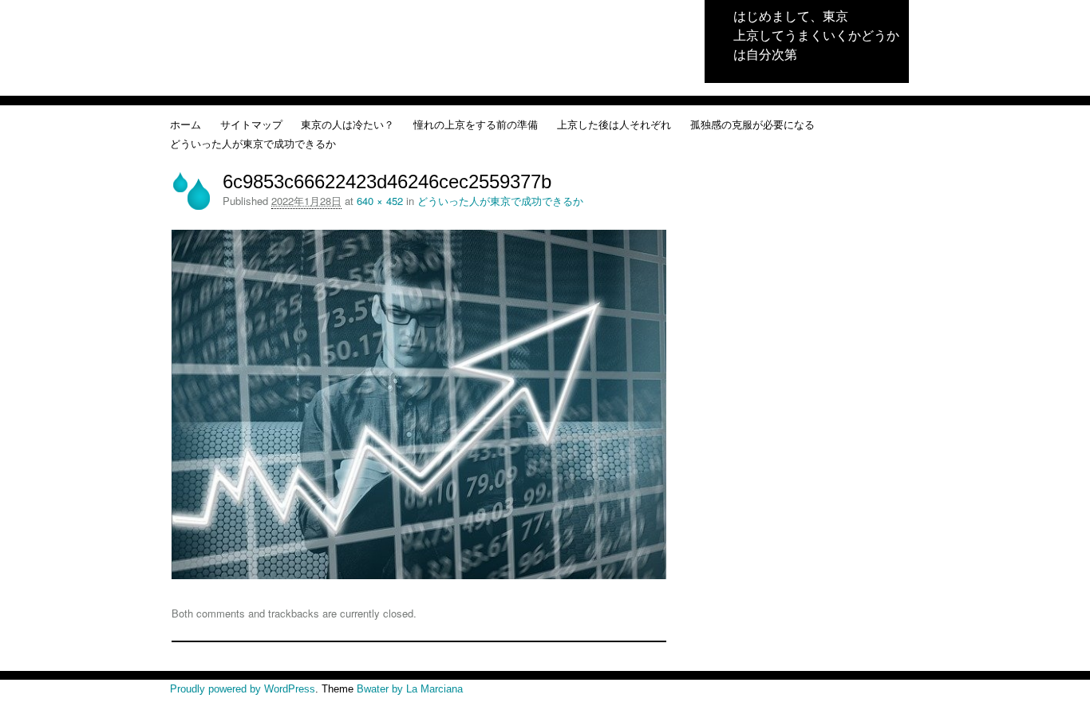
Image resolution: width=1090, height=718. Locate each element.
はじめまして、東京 (790, 15)
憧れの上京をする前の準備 (475, 124)
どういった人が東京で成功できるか (253, 143)
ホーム (185, 124)
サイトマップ (251, 124)
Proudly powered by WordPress (242, 689)
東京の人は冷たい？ (347, 124)
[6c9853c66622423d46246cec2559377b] (419, 575)
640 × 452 (380, 200)
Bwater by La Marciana (410, 689)
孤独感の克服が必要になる (752, 124)
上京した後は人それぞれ (614, 124)
